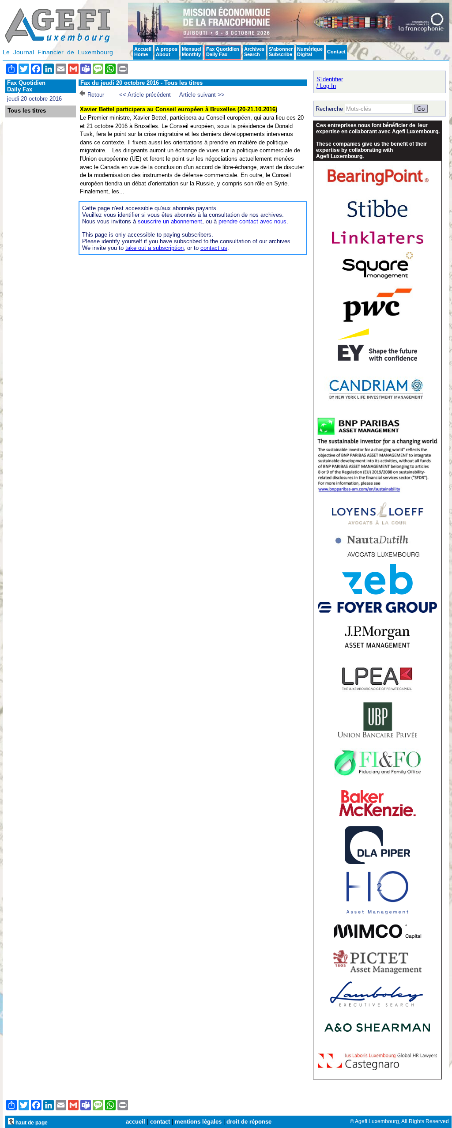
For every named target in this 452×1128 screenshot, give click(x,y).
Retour (96, 94)
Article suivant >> (202, 94)
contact (160, 1121)
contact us (213, 248)
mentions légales (198, 1121)
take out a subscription (154, 248)
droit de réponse (248, 1121)
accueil (135, 1121)
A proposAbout (166, 51)
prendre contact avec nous (252, 221)
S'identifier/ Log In (329, 82)
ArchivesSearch (254, 51)
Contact (336, 51)
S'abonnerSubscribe (281, 51)
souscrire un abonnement (170, 221)
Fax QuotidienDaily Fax (222, 51)
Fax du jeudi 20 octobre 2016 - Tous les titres (141, 82)
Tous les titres (27, 111)
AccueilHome (142, 51)
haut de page (31, 1122)
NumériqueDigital (310, 51)
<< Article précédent (145, 94)
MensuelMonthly (191, 51)
